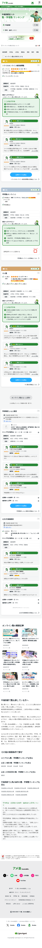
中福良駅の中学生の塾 (20, 788)
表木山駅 (9, 766)
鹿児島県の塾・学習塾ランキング (26, 9)
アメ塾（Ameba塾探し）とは (23, 888)
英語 (28, 52)
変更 (37, 25)
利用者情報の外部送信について (27, 900)
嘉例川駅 (3, 766)
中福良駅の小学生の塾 (7, 788)
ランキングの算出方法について (11, 45)
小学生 (17, 52)
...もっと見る (34, 132)
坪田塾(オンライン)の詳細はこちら (27, 258)
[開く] (38, 432)
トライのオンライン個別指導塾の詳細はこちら (24, 179)
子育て (37, 875)
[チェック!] (36, 251)
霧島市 (3, 775)
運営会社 (8, 903)
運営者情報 (24, 896)
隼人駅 (21, 766)
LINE (15, 875)
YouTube (23, 880)
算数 (37, 52)
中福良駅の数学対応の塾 (21, 791)
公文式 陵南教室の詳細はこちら (28, 613)
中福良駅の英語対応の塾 (7, 791)
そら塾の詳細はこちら (31, 384)
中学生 (11, 52)
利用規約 (32, 896)
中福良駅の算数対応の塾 (7, 794)
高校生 (23, 52)
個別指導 (4, 52)
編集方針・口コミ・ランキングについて (19, 892)
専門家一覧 (16, 896)
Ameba (12, 925)
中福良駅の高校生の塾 (33, 788)
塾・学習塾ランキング (11, 9)
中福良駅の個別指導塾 (21, 794)
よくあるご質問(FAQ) (28, 903)
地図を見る (8, 421)
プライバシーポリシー (10, 900)
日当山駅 (15, 766)
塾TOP (2, 9)
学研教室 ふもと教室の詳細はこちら (27, 511)
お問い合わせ (16, 903)
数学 (33, 52)
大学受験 (26, 875)
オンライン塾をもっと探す (21, 397)
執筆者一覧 (8, 896)
